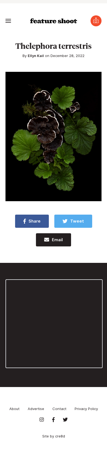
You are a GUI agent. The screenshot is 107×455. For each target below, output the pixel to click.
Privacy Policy (86, 408)
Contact (59, 408)
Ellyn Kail (36, 55)
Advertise (36, 408)
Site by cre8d (53, 436)
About (14, 408)
